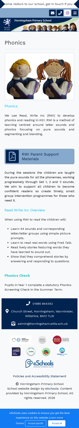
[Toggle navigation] (74, 13)
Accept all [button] (57, 423)
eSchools (51, 388)
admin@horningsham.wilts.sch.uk (43, 324)
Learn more (56, 417)
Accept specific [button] (36, 423)
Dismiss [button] (19, 423)
